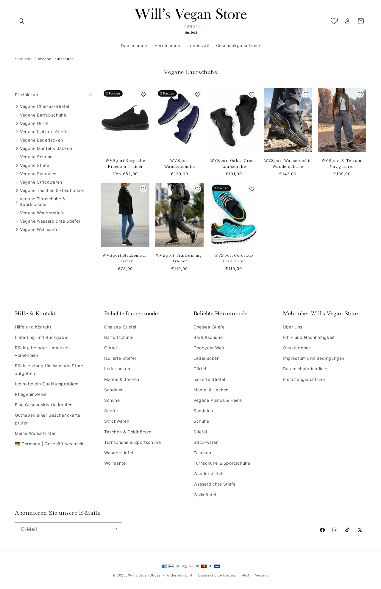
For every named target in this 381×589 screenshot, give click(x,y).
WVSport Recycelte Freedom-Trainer (125, 163)
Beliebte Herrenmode (220, 313)
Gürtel (110, 347)
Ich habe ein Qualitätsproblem (46, 383)
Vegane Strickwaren (41, 182)
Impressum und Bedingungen (313, 358)
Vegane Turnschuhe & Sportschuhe (42, 201)
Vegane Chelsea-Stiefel (44, 106)
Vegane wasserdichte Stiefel (50, 221)
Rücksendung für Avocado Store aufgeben (49, 369)
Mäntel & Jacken (121, 379)
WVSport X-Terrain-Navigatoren (342, 163)
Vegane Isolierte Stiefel (44, 131)
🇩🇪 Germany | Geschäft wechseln (50, 443)
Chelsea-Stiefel (120, 326)
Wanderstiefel (118, 452)
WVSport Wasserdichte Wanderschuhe (288, 163)
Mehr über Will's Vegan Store (320, 313)
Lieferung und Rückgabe (41, 337)
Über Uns (292, 326)
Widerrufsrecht (179, 575)
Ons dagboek (297, 347)
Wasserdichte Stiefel (215, 483)
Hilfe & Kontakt (35, 313)
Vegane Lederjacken (41, 139)
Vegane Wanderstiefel (43, 212)
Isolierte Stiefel (120, 358)
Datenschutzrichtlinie (305, 368)
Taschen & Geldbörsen (128, 431)
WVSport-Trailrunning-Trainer (180, 258)
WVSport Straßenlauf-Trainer (125, 258)
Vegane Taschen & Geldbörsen (52, 190)
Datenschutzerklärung (217, 575)
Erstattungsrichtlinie (304, 379)
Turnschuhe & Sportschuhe (132, 442)
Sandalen (114, 389)
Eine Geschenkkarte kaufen (44, 404)
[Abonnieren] (115, 529)
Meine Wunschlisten (36, 433)
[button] (21, 21)
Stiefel (111, 410)
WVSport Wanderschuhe (179, 163)
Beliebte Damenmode (131, 313)
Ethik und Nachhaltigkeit (309, 337)
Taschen (202, 452)
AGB (245, 575)
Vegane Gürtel (35, 123)
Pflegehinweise (30, 394)
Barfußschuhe (118, 337)
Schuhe (112, 400)
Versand (262, 575)
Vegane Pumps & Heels (217, 400)
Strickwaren (116, 421)
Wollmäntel (115, 463)
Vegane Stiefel (35, 165)
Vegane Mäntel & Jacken (46, 148)
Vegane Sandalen (38, 173)
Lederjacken (117, 368)
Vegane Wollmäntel (40, 229)
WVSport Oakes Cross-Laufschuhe (233, 163)
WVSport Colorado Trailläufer (233, 258)
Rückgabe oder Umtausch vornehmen (42, 351)
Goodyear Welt (208, 347)
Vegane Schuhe (36, 156)
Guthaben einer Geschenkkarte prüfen (47, 419)
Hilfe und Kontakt (33, 326)
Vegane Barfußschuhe (43, 114)
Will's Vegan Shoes (144, 575)
